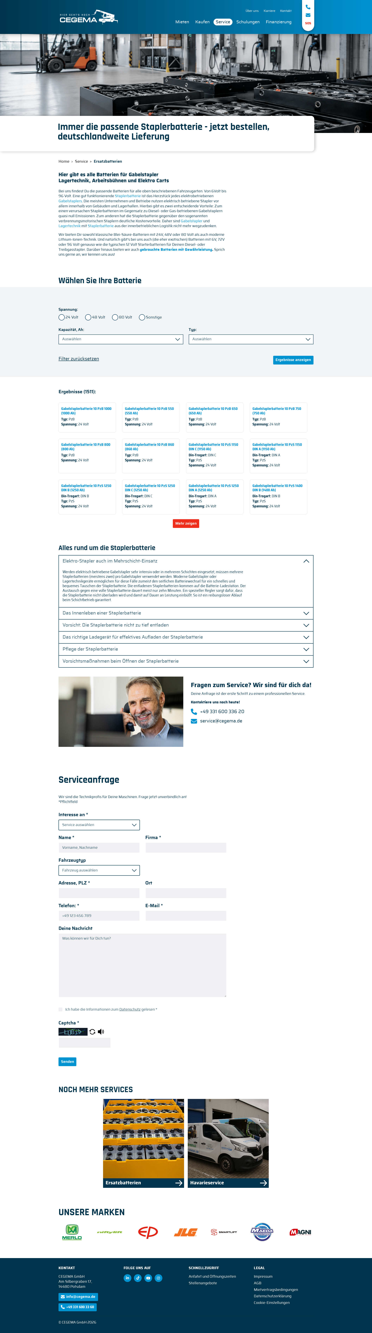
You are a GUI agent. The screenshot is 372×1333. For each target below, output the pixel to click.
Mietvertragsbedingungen (276, 1290)
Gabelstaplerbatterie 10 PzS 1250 (87, 497)
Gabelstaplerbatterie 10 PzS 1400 (278, 497)
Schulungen (248, 22)
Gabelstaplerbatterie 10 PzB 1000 (87, 417)
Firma (153, 837)
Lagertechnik (70, 226)
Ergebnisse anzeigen (293, 360)
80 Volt (125, 317)
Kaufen (202, 22)
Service (223, 22)
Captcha (69, 1023)
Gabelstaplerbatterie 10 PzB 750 (278, 417)
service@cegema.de (221, 721)
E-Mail (154, 905)
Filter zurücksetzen (79, 359)
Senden (67, 1062)
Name (66, 837)
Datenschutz (130, 1009)
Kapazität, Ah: (71, 330)
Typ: (193, 330)
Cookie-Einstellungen (272, 1303)
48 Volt (98, 317)
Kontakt (286, 10)
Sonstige (154, 317)
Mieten (182, 22)
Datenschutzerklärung (272, 1296)
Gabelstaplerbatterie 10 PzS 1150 (214, 456)
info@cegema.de (80, 1297)
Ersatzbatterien (143, 1143)
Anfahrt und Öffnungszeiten (212, 1276)
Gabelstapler (191, 221)
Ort (148, 883)
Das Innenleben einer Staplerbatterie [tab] (102, 613)
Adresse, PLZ (74, 883)
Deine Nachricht (75, 928)
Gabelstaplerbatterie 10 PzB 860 (151, 456)
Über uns (252, 10)
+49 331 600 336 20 (222, 711)
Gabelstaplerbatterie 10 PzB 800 (87, 456)
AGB (257, 1283)
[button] (92, 1032)
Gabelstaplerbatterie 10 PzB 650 (214, 417)
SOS (308, 23)
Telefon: (69, 905)
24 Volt (71, 317)
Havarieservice (228, 1143)
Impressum (263, 1276)
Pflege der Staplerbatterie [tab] (90, 649)
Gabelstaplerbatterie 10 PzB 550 (151, 417)
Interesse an (73, 814)
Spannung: (68, 310)
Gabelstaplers (70, 201)
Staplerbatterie (128, 196)
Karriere (269, 10)
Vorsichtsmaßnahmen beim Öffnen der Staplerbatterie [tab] (121, 661)
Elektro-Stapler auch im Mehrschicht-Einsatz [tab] (110, 561)
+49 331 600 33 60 (80, 1307)
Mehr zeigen (186, 523)
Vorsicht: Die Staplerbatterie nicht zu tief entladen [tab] (116, 625)
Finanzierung (279, 22)
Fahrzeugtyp (72, 860)
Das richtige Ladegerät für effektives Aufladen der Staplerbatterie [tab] (133, 637)
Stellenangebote (203, 1283)
